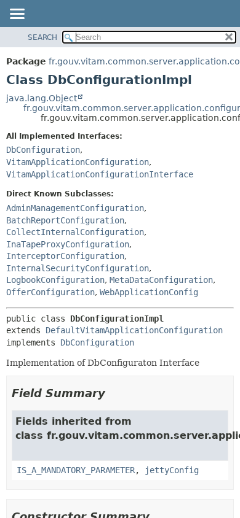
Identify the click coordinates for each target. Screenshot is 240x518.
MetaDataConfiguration (161, 280)
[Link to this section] (114, 393)
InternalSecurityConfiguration (77, 268)
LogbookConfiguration (55, 280)
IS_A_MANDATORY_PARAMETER (76, 470)
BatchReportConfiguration (65, 220)
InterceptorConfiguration (65, 256)
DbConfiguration (43, 150)
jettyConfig (172, 470)
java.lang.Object (41, 98)
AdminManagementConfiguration (75, 208)
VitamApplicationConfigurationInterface (99, 174)
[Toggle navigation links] (16, 14)
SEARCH (42, 37)
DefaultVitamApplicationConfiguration (134, 330)
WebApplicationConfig (149, 292)
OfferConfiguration (50, 292)
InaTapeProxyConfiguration (67, 244)
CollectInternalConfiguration (75, 232)
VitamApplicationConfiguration (77, 162)
